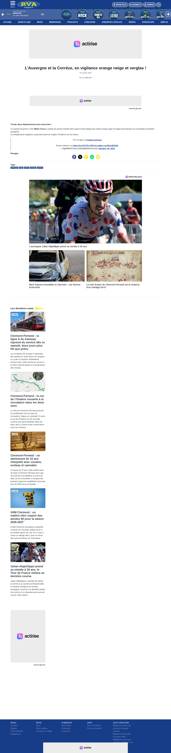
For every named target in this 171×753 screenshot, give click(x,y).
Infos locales (41, 728)
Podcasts (72, 22)
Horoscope (148, 22)
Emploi (164, 22)
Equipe (13, 728)
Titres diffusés (16, 731)
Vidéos (132, 22)
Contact (14, 725)
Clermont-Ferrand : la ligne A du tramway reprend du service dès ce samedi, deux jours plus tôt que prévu (27, 342)
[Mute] (42, 14)
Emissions (66, 728)
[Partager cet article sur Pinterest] (85, 158)
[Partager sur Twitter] (79, 158)
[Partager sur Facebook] (73, 158)
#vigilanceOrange (94, 140)
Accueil (7, 22)
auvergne (14, 168)
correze (40, 168)
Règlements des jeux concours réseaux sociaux (122, 728)
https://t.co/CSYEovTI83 (83, 146)
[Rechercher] (158, 4)
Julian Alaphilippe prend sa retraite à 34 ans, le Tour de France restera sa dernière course (27, 571)
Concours (89, 22)
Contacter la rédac (44, 731)
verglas (33, 168)
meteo (27, 168)
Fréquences (15, 734)
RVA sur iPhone (94, 725)
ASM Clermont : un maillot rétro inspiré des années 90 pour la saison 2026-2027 (27, 517)
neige (21, 168)
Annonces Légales (112, 22)
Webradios (55, 22)
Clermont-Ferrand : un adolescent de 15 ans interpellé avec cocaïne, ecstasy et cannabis (26, 460)
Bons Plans (24, 22)
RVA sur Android (94, 728)
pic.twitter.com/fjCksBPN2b (106, 146)
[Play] (3, 14)
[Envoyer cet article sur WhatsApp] (91, 158)
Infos (40, 22)
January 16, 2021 (106, 148)
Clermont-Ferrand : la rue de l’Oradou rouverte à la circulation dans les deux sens (27, 400)
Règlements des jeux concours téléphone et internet (123, 742)
